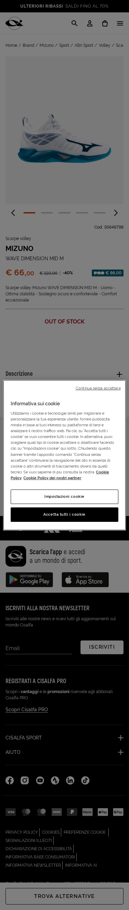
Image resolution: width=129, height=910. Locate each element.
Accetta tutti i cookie (64, 514)
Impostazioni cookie (64, 496)
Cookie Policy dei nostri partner (52, 477)
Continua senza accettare (98, 388)
